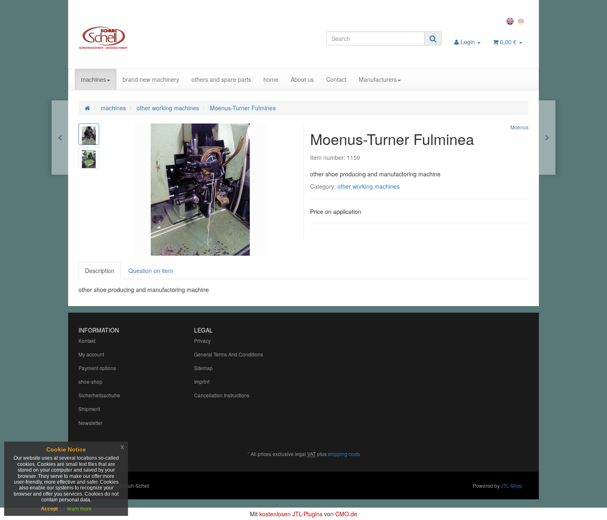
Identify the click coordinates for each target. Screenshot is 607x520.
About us (302, 79)
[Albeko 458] (60, 137)
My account (91, 354)
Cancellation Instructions (221, 395)
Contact (336, 79)
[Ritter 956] (547, 137)
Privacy (202, 340)
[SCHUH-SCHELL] (149, 37)
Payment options (97, 367)
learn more (79, 509)
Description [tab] (99, 270)
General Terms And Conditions (228, 354)
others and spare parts (221, 79)
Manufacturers (378, 79)
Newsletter (90, 422)
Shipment (89, 408)
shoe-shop (90, 381)
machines (93, 79)
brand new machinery (151, 79)
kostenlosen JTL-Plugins (290, 514)
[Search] (432, 38)
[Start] (87, 108)
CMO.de (346, 514)
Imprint (201, 381)
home (270, 79)
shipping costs (344, 453)
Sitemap (203, 367)
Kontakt (86, 340)
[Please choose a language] (511, 21)
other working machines (368, 186)
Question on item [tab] (150, 270)
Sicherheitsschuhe (99, 395)
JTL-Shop (511, 485)
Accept (49, 509)
